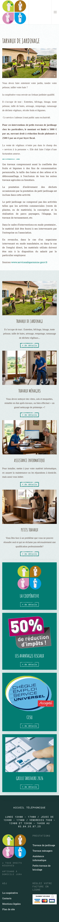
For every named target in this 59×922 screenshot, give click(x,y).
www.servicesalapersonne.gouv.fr (29, 262)
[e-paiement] (45, 899)
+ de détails (29, 604)
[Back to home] (14, 12)
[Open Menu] (55, 12)
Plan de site (8, 909)
